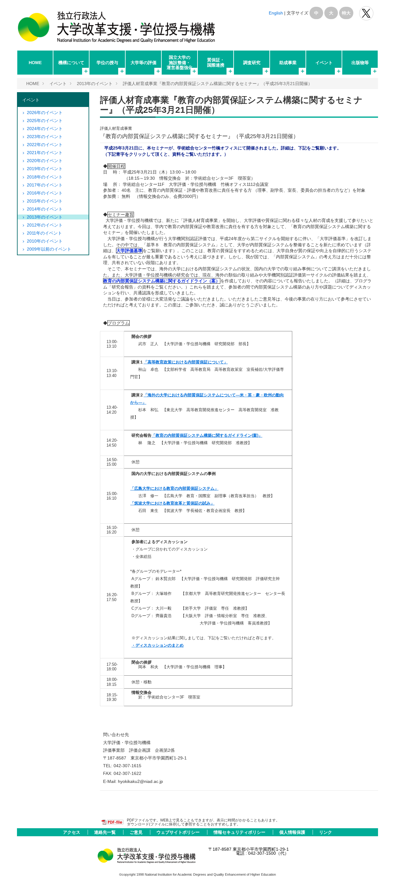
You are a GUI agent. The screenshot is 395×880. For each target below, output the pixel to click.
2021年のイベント (45, 152)
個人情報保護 (292, 832)
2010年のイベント (45, 241)
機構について (71, 62)
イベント (324, 62)
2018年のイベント (45, 176)
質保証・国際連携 (215, 62)
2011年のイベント (44, 233)
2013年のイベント (95, 83)
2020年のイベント (45, 160)
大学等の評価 (143, 62)
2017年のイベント (45, 184)
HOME (35, 62)
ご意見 (137, 832)
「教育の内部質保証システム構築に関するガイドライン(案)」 (207, 435)
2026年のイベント (45, 112)
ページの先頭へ (382, 867)
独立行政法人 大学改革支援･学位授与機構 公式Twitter (366, 13)
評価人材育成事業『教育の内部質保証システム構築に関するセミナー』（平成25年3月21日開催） (217, 83)
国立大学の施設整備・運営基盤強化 (180, 62)
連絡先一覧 (105, 832)
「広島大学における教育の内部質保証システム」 (174, 488)
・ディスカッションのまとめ (157, 645)
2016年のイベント (45, 192)
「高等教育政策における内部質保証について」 (185, 362)
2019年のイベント (45, 168)
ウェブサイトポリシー (178, 832)
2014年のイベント (45, 209)
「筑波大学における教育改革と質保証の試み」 (172, 503)
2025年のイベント (45, 120)
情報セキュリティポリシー (240, 832)
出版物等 (360, 62)
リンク (325, 832)
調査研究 (251, 62)
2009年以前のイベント (49, 249)
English (276, 12)
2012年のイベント (45, 225)
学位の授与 (107, 62)
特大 (346, 12)
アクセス (72, 832)
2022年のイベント (45, 144)
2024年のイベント (45, 128)
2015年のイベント (45, 201)
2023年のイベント (45, 136)
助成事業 (288, 62)
